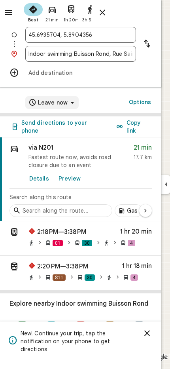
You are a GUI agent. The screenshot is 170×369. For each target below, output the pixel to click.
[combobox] (80, 35)
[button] (80, 238)
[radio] (33, 12)
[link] (80, 179)
